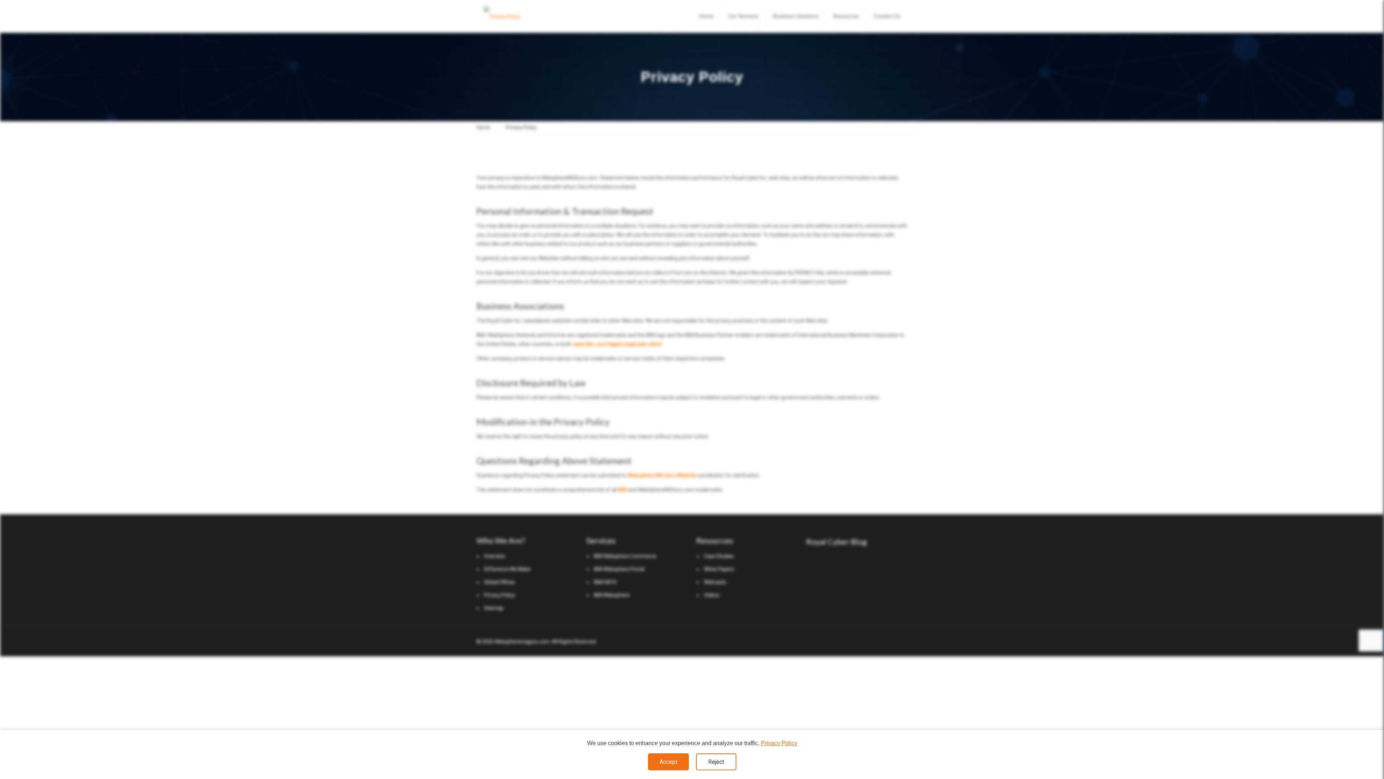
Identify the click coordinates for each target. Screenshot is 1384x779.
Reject (716, 761)
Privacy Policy (779, 743)
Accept (668, 761)
